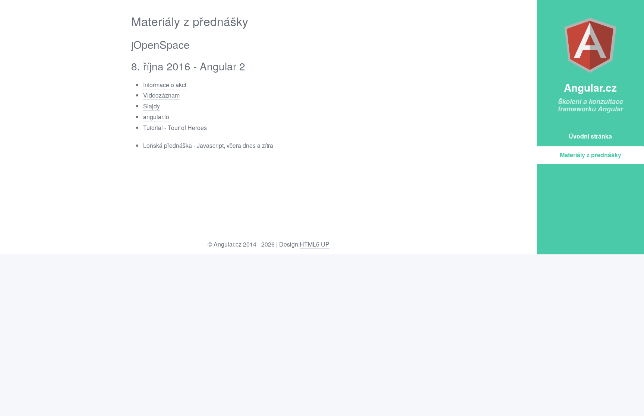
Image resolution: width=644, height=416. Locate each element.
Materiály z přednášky (590, 154)
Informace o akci (164, 84)
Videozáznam (161, 95)
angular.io (156, 116)
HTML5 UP (314, 244)
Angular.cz (590, 87)
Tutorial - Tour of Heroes (175, 127)
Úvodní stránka (590, 136)
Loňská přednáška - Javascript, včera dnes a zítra (208, 145)
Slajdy (151, 106)
